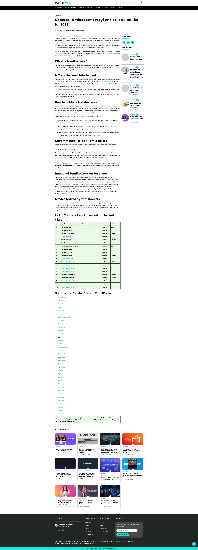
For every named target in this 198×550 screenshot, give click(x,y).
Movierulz (61, 410)
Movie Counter (62, 334)
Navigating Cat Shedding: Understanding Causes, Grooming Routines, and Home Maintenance (136, 73)
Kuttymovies (62, 360)
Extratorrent (62, 297)
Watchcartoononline (64, 317)
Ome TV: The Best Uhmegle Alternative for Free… (131, 450)
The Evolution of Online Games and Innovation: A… (109, 502)
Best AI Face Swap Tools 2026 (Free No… (64, 449)
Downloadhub (62, 354)
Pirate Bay (61, 304)
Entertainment (83, 471)
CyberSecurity (107, 81)
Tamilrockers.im (66, 236)
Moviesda (61, 370)
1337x (59, 344)
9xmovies (61, 387)
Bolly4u (60, 377)
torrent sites (59, 53)
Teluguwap (61, 357)
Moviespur (61, 330)
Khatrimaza (61, 414)
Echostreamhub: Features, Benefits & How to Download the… (110, 477)
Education (88, 531)
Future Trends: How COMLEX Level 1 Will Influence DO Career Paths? (136, 90)
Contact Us (103, 528)
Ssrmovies (61, 320)
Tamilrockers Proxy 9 (67, 284)
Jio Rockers (61, 394)
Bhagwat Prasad (85, 454)
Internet (120, 8)
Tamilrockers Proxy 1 (67, 259)
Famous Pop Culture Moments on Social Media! (86, 502)
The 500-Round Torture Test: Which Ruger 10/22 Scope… (87, 450)
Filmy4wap (61, 324)
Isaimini (60, 407)
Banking (87, 525)
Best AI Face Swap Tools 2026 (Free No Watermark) (136, 118)
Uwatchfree (61, 314)
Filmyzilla (61, 390)
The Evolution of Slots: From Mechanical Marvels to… (132, 475)
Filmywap (61, 384)
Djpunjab (60, 374)
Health (105, 8)
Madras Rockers (63, 347)
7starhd (60, 350)
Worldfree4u (62, 400)
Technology (58, 8)
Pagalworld (61, 367)
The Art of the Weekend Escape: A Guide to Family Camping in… (136, 104)
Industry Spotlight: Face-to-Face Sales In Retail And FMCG (136, 58)
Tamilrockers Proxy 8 (67, 281)
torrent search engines (65, 90)
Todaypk (60, 380)
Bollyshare (61, 340)
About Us (102, 525)
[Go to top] (194, 544)
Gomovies (61, 364)
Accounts (88, 522)
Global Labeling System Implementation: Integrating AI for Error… (109, 450)
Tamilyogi (61, 397)
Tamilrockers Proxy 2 (67, 262)
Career (87, 528)
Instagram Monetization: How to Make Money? (65, 501)
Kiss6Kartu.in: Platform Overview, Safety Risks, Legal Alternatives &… (87, 474)
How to (112, 8)
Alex (59, 478)
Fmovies (60, 300)
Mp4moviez (61, 327)
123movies (61, 404)
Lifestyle (89, 8)
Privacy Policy (104, 531)
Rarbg (60, 307)
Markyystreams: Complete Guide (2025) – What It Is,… (65, 474)
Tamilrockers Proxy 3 (67, 265)
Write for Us (103, 534)
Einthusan (61, 310)
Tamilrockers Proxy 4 (67, 268)
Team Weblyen (62, 453)
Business (81, 8)
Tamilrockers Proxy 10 (67, 287)
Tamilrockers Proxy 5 (67, 271)
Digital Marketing (70, 8)
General (97, 8)
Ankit (60, 30)
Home (102, 522)
